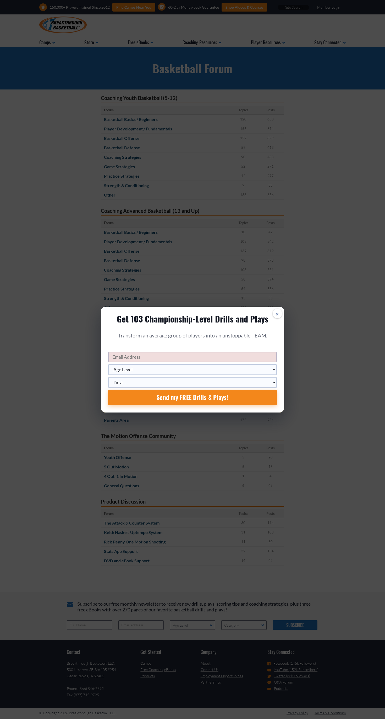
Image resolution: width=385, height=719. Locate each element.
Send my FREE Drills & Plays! (192, 397)
